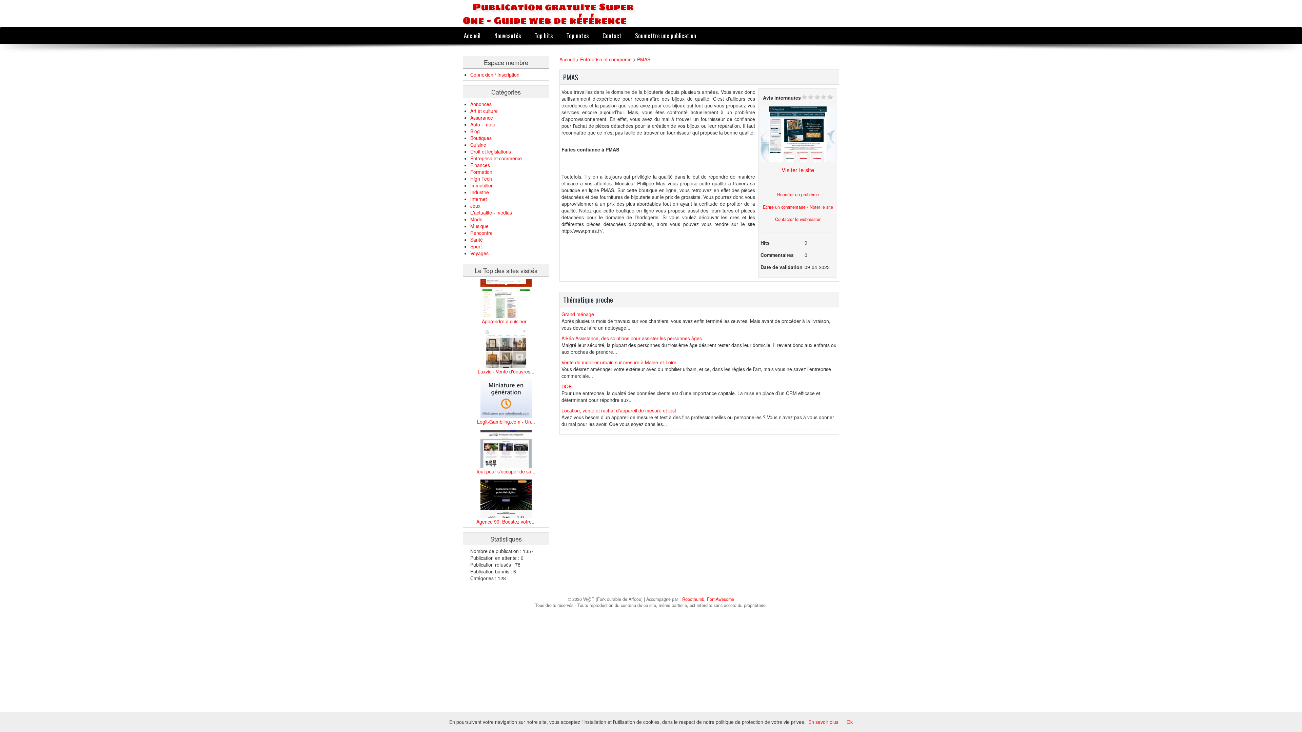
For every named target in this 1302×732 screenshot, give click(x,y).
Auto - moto (482, 124)
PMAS (643, 59)
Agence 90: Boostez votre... (506, 521)
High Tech (481, 178)
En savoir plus (823, 721)
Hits (765, 242)
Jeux (475, 205)
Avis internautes (782, 97)
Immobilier (481, 185)
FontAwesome (720, 599)
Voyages (479, 253)
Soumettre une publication (665, 35)
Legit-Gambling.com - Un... (506, 421)
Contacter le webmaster (798, 219)
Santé (476, 239)
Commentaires (777, 254)
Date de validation (782, 267)
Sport (476, 246)
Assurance (481, 117)
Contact (612, 35)
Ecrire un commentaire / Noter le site (798, 207)
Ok (850, 721)
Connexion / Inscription (494, 74)
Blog (475, 131)
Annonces (481, 104)
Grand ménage (577, 314)
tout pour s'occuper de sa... (506, 471)
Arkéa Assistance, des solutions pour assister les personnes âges (631, 338)
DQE (566, 386)
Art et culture (484, 110)
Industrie (479, 192)
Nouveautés (507, 35)
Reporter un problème (798, 194)
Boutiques (481, 138)
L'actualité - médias (491, 212)
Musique (479, 226)
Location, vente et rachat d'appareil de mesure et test (618, 410)
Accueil (472, 35)
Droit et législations (490, 151)
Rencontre (481, 232)
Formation (481, 171)
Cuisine (478, 144)
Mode (476, 219)
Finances (480, 165)
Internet (478, 199)
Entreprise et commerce (496, 158)
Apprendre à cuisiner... (506, 321)
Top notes (577, 35)
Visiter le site (798, 170)
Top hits (543, 35)
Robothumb (693, 599)
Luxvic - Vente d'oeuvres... (506, 371)
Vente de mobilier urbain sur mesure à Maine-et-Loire (618, 362)
